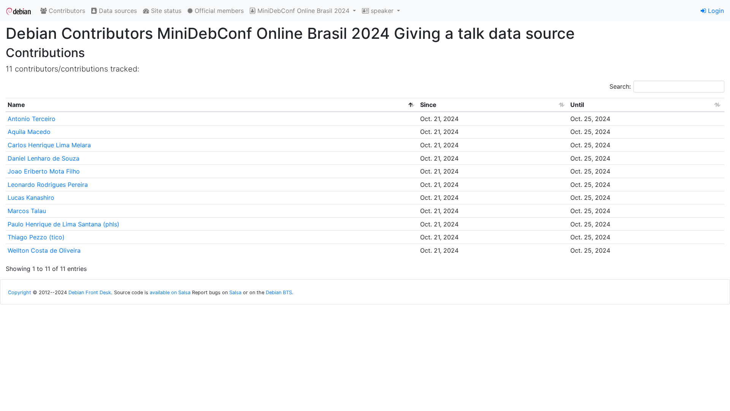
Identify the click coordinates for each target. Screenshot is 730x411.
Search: (620, 86)
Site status (165, 10)
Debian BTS (279, 292)
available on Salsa (170, 292)
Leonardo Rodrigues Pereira (48, 184)
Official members (218, 10)
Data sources (117, 10)
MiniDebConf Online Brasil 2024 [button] (303, 10)
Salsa (235, 292)
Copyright (19, 292)
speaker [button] (382, 10)
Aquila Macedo (29, 131)
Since (428, 104)
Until (577, 104)
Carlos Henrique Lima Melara (49, 145)
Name (16, 104)
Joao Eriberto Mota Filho (44, 171)
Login (715, 10)
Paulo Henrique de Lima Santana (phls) (63, 224)
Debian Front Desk (89, 292)
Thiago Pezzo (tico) (36, 237)
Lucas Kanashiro (31, 197)
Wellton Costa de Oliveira (44, 250)
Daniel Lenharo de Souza (43, 158)
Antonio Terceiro (32, 119)
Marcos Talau (27, 211)
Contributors (66, 10)
